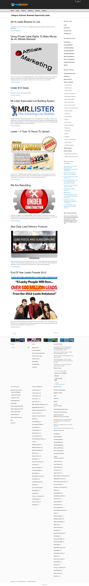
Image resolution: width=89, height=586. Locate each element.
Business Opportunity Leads (38, 353)
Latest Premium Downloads (69, 162)
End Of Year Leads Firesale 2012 (28, 272)
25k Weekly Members (69, 50)
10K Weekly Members (69, 47)
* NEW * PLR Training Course (71, 156)
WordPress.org (67, 33)
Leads (17, 10)
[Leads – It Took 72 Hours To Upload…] (34, 154)
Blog (12, 420)
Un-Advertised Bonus (15, 400)
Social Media (68, 131)
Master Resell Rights (69, 99)
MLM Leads (34, 453)
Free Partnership (35, 364)
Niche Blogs (67, 128)
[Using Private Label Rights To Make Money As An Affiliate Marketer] (34, 59)
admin (12, 24)
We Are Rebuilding (21, 185)
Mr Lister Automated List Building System (33, 101)
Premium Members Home (70, 73)
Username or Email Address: (60, 373)
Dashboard (56, 398)
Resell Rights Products (70, 96)
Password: (56, 376)
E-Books (67, 119)
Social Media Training (37, 481)
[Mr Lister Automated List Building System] (34, 111)
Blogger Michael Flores (37, 407)
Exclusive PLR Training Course (60, 412)
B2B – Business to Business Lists (39, 404)
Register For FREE (58, 392)
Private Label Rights (69, 102)
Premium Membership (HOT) (17, 406)
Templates (67, 136)
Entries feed (67, 28)
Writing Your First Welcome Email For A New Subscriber (70, 173)
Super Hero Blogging (15, 392)
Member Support (68, 148)
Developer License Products (71, 108)
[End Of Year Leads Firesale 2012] (34, 298)
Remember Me (59, 378)
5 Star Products (68, 90)
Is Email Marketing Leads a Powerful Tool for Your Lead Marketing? (70, 206)
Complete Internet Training (71, 153)
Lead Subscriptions (36, 350)
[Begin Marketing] (19, 6)
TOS (43, 584)
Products (23, 10)
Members (30, 10)
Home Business (35, 433)
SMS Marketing (67, 192)
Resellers (37, 10)
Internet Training (68, 151)
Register (57, 383)
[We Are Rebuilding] (34, 201)
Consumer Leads (35, 413)
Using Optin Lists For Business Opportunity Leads (70, 185)
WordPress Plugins (69, 145)
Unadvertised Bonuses (58, 414)
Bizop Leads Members (69, 56)
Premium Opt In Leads (37, 356)
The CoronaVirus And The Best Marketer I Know (71, 177)
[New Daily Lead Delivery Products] (34, 245)
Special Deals (35, 361)
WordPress (34, 504)
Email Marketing (35, 421)
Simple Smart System (16, 395)
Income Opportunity (36, 436)
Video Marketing (35, 499)
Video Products (68, 142)
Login (55, 395)
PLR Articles (67, 113)
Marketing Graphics (69, 125)
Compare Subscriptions (69, 62)
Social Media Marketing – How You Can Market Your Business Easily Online (70, 196)
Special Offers (35, 490)
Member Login (35, 347)
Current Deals (13, 403)
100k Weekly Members (69, 53)
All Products (67, 76)
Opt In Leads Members (69, 59)
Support (44, 10)
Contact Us (34, 367)
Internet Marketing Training (38, 438)
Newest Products (68, 79)
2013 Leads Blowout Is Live (25, 21)
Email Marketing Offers (37, 424)
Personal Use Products (70, 93)
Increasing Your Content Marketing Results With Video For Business (70, 201)
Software (67, 133)
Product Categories (68, 82)
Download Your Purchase (16, 390)
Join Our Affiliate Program (16, 417)
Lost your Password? (60, 384)
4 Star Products (68, 88)
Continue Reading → (16, 30)
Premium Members (68, 45)
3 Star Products (68, 85)
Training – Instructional (70, 139)
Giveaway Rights (69, 110)
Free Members (67, 42)
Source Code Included (70, 105)
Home (12, 10)
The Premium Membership (59, 390)
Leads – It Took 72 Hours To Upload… (31, 131)
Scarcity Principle (15, 397)
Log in (65, 25)
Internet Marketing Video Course (61, 409)
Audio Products (68, 116)
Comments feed (67, 30)
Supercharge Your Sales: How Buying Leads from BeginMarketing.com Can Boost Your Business (71, 168)
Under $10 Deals (20, 87)
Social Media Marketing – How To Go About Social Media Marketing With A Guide (70, 181)
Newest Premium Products (62, 416)
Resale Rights (35, 473)
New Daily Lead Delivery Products (29, 226)
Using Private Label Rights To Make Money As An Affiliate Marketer (34, 38)
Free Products (68, 122)
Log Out (55, 404)
